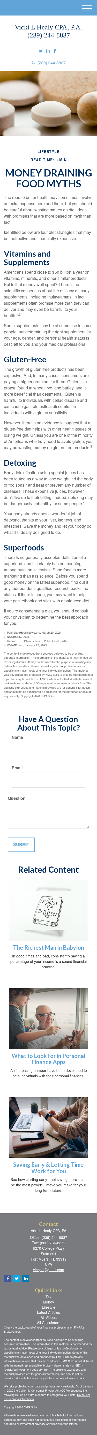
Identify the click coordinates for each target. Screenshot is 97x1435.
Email (17, 768)
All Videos (49, 1317)
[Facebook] (55, 51)
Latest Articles (48, 1312)
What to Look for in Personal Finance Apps (48, 1058)
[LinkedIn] (48, 51)
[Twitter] (41, 51)
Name (17, 737)
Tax (48, 1296)
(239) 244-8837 (52, 63)
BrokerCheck (12, 1331)
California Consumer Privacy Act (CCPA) (44, 1390)
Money (48, 1301)
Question (17, 798)
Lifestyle (48, 1307)
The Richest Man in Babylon (48, 947)
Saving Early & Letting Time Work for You (48, 1167)
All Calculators (48, 1322)
